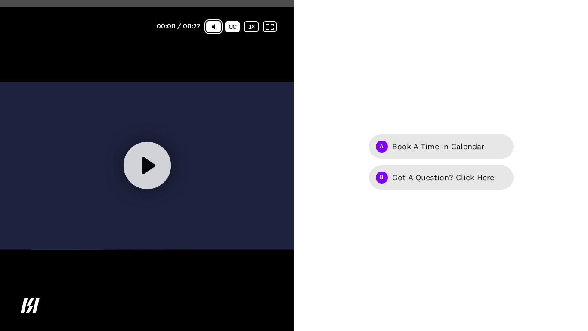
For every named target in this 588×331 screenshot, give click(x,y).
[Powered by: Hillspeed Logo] (30, 305)
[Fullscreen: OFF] (270, 26)
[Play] (146, 165)
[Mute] (213, 26)
